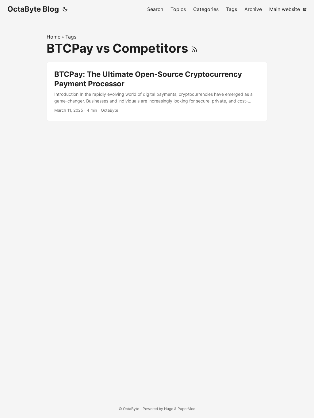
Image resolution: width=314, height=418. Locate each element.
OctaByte (131, 408)
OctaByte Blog (33, 9)
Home (53, 37)
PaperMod (186, 408)
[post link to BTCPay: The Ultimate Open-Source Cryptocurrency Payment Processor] (157, 91)
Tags (70, 37)
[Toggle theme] (65, 9)
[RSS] (194, 48)
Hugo (168, 408)
